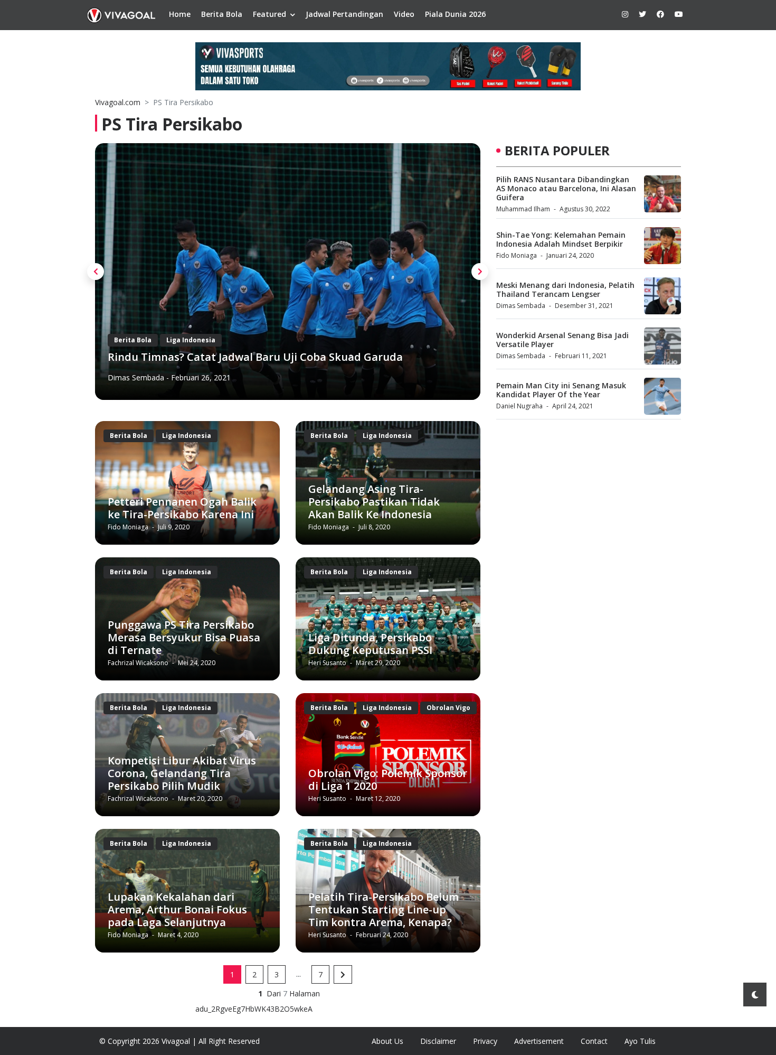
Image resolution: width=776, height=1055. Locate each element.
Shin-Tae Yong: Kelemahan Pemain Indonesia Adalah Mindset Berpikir (561, 239)
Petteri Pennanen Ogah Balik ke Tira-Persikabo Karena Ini (182, 507)
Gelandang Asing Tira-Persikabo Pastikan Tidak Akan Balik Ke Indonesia (374, 501)
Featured (269, 14)
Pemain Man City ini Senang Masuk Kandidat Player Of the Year (561, 389)
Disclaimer (438, 1041)
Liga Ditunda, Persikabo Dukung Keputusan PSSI (370, 643)
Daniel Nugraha (519, 406)
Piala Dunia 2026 (455, 14)
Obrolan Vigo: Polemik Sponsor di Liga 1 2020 (387, 779)
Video (404, 14)
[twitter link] (642, 14)
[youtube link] (678, 14)
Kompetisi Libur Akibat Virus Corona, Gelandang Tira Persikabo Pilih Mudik (182, 773)
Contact (594, 1041)
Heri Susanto (328, 662)
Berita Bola (221, 14)
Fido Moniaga (129, 526)
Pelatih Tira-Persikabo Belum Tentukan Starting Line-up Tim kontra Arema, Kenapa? (383, 909)
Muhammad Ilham (523, 208)
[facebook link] (660, 14)
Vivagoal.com (117, 102)
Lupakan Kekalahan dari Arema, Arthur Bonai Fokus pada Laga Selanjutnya (177, 909)
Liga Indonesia (190, 339)
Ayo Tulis (640, 1041)
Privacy (485, 1041)
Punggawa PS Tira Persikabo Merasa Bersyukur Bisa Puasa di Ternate (184, 637)
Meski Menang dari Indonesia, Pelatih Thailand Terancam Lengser (565, 289)
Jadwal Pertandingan (344, 14)
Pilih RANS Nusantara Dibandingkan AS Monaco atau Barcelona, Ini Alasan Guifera (566, 188)
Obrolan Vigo (448, 707)
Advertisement (539, 1041)
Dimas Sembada (520, 305)
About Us (387, 1041)
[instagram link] (625, 14)
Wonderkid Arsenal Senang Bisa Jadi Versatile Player (562, 339)
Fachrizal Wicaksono (142, 377)
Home (180, 14)
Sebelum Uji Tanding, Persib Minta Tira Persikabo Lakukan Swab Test (287, 357)
